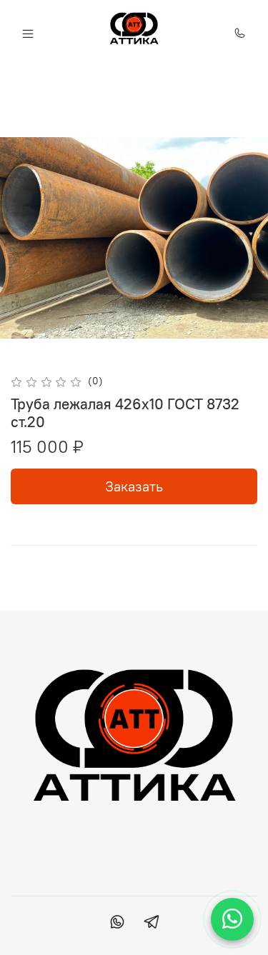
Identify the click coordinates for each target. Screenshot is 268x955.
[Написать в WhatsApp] (232, 919)
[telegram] (151, 924)
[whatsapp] (117, 924)
